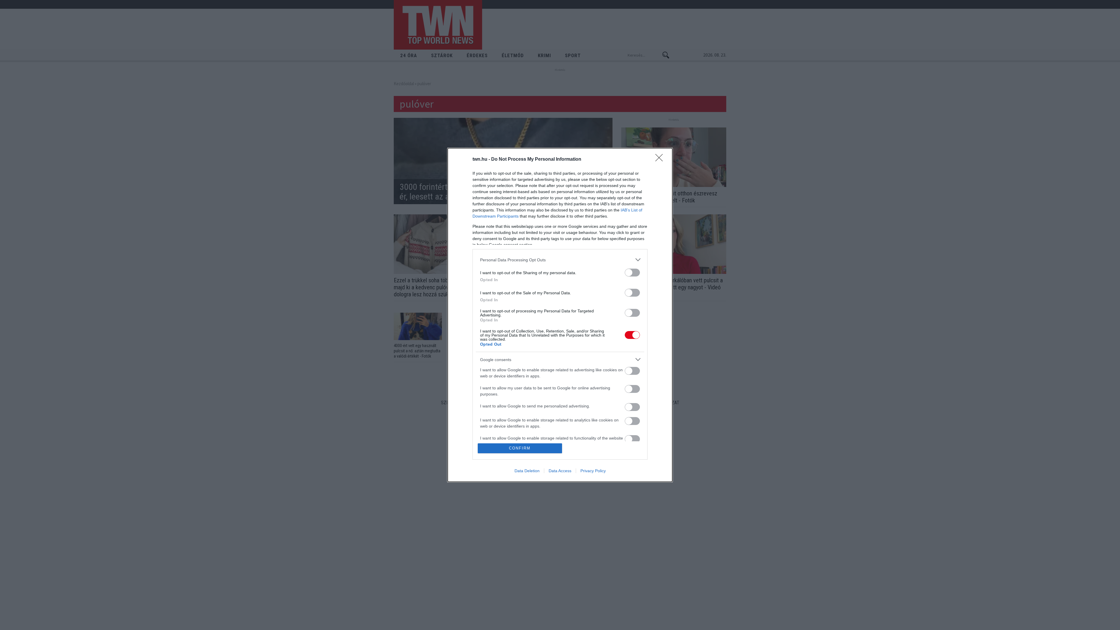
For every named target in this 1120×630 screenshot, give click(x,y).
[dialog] (560, 315)
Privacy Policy (593, 470)
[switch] (632, 272)
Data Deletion (527, 470)
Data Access (560, 470)
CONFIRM (520, 448)
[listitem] (560, 260)
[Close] (660, 159)
